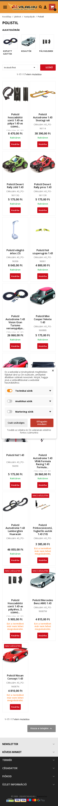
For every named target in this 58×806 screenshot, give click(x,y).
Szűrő (49, 67)
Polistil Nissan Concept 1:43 (15, 677)
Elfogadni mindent (42, 423)
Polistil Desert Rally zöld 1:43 (15, 186)
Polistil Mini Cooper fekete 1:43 (43, 319)
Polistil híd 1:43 (15, 455)
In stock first (20, 67)
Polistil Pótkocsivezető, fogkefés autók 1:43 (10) (42, 529)
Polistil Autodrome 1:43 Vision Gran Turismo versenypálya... (15, 322)
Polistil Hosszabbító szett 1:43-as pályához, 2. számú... (15, 606)
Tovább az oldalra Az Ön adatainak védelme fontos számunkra (29, 431)
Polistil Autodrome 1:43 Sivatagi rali (42, 117)
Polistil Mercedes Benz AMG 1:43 (42, 602)
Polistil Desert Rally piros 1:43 (43, 186)
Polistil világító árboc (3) (15, 252)
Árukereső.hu (42, 796)
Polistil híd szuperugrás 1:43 (42, 252)
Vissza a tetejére (41, 728)
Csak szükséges (16, 422)
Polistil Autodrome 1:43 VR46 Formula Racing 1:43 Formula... (42, 461)
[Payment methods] (29, 800)
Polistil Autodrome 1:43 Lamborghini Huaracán (15, 529)
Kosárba (15, 144)
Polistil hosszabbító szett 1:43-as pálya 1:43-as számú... (15, 120)
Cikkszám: (11, 130)
